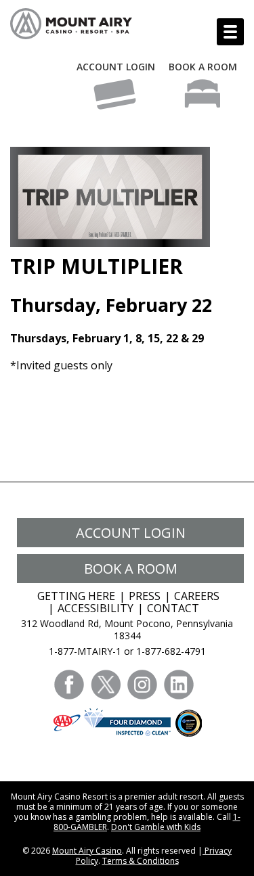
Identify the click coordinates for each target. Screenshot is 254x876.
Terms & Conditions (140, 861)
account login (131, 533)
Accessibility (95, 608)
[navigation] (230, 31)
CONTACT (173, 608)
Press (145, 596)
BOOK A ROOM (203, 66)
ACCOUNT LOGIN (116, 66)
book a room (130, 568)
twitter (106, 684)
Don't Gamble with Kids (155, 827)
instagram (142, 684)
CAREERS (196, 596)
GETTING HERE (76, 596)
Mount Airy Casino (87, 850)
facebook (69, 684)
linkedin (179, 684)
